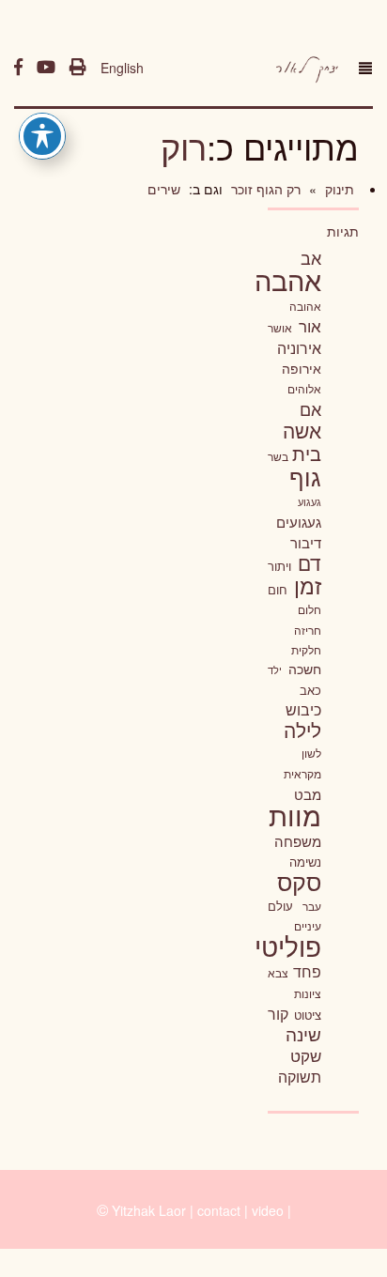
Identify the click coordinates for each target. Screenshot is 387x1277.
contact (218, 1210)
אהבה (288, 279)
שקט (305, 1055)
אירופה (301, 368)
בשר (278, 456)
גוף (305, 476)
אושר (280, 327)
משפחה (297, 841)
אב (311, 257)
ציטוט (307, 1014)
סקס (299, 881)
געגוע (309, 502)
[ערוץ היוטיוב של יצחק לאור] (46, 67)
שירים (163, 188)
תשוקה (299, 1076)
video (268, 1210)
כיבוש (303, 709)
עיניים (307, 925)
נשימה (305, 861)
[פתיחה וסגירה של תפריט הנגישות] (42, 136)
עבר (311, 906)
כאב (310, 690)
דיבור (305, 542)
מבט (307, 794)
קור (278, 1013)
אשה (302, 430)
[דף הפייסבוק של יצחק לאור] (18, 67)
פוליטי (288, 945)
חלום (309, 609)
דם (309, 562)
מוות (295, 814)
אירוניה (299, 347)
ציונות (307, 993)
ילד (275, 669)
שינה (303, 1034)
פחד (307, 971)
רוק (184, 146)
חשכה (304, 668)
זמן (307, 585)
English (122, 67)
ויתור (279, 566)
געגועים (298, 521)
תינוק (337, 188)
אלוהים (304, 388)
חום (277, 589)
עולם (280, 906)
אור (310, 325)
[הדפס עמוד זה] (78, 67)
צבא (278, 972)
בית (306, 453)
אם (310, 409)
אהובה (305, 306)
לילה (302, 729)
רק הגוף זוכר (264, 188)
